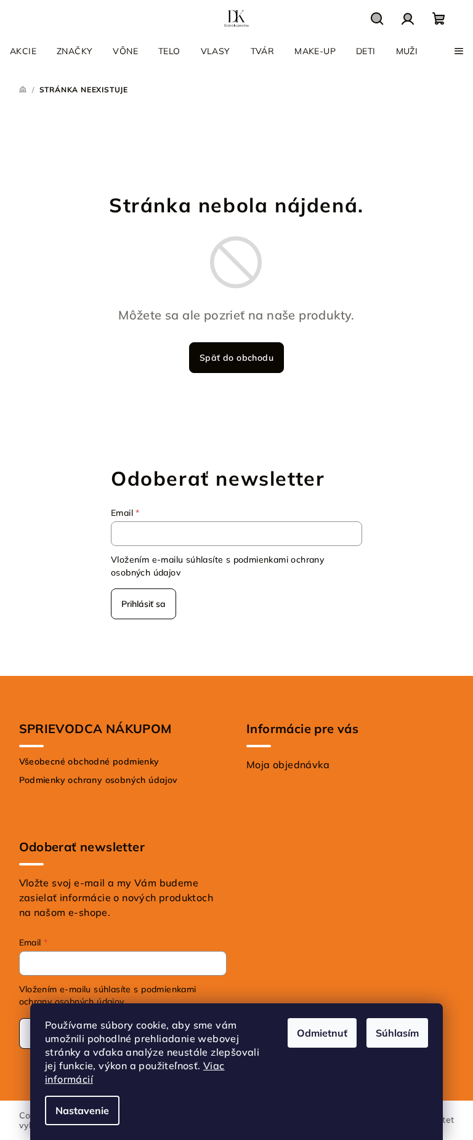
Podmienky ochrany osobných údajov (98, 780)
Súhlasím (397, 1033)
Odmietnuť (322, 1033)
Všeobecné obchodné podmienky (89, 761)
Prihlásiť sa (143, 603)
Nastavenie (82, 1110)
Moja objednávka (287, 764)
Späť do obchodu (236, 357)
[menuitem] (23, 51)
